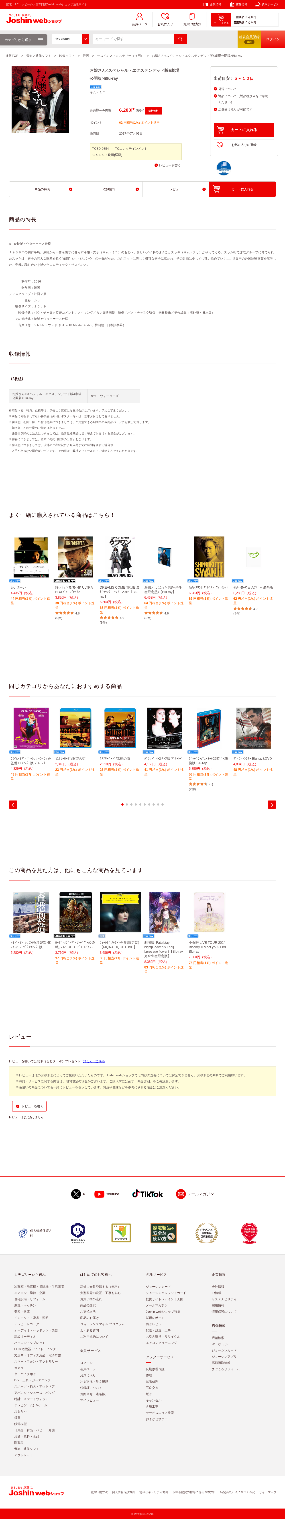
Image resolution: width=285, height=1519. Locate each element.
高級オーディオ (25, 1336)
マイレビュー (89, 1400)
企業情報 (215, 4)
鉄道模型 (20, 1424)
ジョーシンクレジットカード (166, 1293)
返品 (149, 1394)
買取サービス (270, 4)
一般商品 (239, 17)
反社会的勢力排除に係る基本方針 (194, 1492)
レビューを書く (170, 165)
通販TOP (12, 55)
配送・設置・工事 (158, 1330)
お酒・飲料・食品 (26, 1436)
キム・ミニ (97, 92)
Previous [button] (13, 804)
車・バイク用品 (25, 1374)
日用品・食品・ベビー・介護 (34, 1430)
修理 (149, 1375)
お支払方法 (88, 1311)
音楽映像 (239, 22)
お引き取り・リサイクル (163, 1336)
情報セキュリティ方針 (153, 1492)
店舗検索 (218, 1338)
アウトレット (23, 1455)
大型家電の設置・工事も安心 (100, 1293)
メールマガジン (200, 1194)
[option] (31, 573)
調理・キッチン (25, 1305)
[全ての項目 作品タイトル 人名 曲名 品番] (70, 39)
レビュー (175, 189)
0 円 (253, 17)
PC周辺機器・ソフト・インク (35, 1349)
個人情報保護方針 (123, 1492)
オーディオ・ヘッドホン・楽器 (36, 1330)
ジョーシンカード (158, 1286)
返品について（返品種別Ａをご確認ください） (243, 99)
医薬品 (19, 1442)
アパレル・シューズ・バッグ (34, 1392)
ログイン (86, 1363)
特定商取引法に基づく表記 (237, 1492)
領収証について (91, 1388)
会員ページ (139, 24)
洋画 (86, 55)
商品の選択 (88, 1305)
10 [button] (162, 804)
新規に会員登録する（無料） (100, 1286)
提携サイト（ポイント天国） (166, 1299)
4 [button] (136, 804)
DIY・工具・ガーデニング (32, 1380)
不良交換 (152, 1388)
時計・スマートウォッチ (31, 1399)
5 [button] (140, 804)
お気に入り (165, 24)
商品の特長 (42, 189)
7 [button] (149, 804)
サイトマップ (268, 1492)
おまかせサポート (158, 1419)
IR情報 (216, 1293)
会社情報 (218, 1286)
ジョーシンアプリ (224, 1356)
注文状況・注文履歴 (94, 1381)
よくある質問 (89, 1330)
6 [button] (145, 804)
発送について (227, 89)
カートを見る (221, 23)
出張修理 (152, 1381)
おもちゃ (20, 1411)
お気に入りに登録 (244, 145)
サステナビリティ (224, 1299)
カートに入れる (244, 130)
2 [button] (127, 804)
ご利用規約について (94, 1336)
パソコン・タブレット (29, 1343)
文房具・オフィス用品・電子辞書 (37, 1355)
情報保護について (224, 1311)
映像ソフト (67, 55)
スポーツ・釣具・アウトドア (34, 1386)
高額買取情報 (221, 1363)
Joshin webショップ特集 (163, 1311)
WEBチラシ (220, 1344)
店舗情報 (241, 4)
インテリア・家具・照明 (31, 1318)
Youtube (112, 1194)
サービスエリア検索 (160, 1413)
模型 (17, 1417)
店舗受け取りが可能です (235, 109)
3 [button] (131, 804)
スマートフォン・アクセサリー (36, 1361)
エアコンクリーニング (161, 1343)
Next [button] (272, 804)
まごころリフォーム (226, 1369)
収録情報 (109, 189)
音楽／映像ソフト (38, 55)
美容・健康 (22, 1311)
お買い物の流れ (91, 1299)
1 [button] (122, 804)
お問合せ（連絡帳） (94, 1394)
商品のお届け (89, 1318)
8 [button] (154, 804)
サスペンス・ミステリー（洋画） (120, 55)
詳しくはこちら (94, 1061)
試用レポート (155, 1318)
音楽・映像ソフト (26, 1449)
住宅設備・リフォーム (29, 1299)
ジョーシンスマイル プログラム (102, 1324)
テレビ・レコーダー (28, 1324)
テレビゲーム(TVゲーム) (31, 1405)
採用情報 (218, 1305)
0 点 (248, 17)
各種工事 (152, 1406)
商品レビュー (155, 1324)
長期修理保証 (155, 1369)
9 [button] (158, 804)
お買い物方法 (192, 24)
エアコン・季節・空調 (29, 1293)
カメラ (19, 1368)
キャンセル (153, 1400)
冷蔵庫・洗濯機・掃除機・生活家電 (39, 1286)
